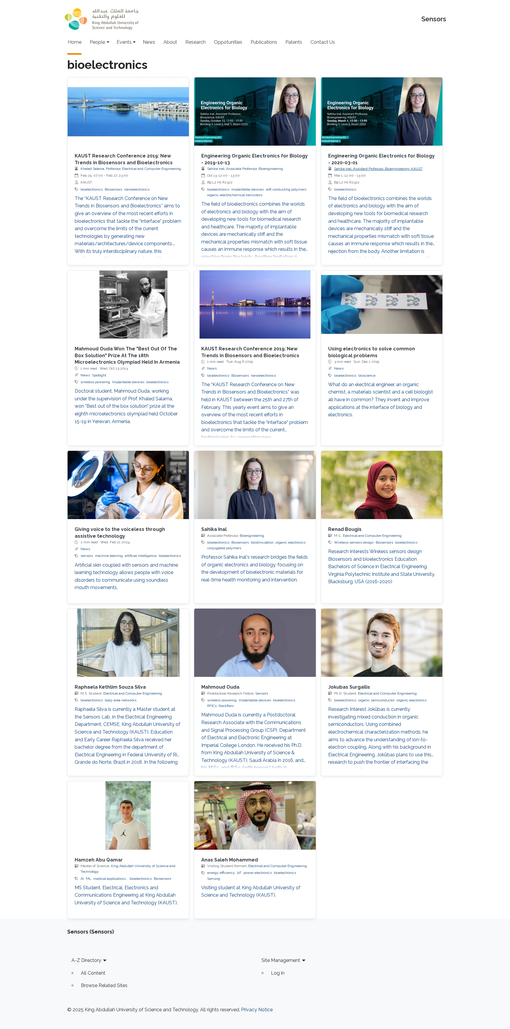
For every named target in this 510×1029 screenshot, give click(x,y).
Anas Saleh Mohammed (229, 860)
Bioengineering (252, 536)
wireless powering (95, 382)
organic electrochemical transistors (234, 195)
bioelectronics (92, 189)
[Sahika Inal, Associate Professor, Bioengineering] (255, 485)
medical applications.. (110, 879)
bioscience (366, 375)
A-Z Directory (86, 960)
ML (88, 879)
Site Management (280, 960)
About (170, 42)
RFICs (212, 706)
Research (195, 42)
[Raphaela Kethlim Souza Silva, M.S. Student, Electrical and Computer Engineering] (128, 643)
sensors (87, 556)
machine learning (109, 556)
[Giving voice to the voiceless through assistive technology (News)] (128, 485)
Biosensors (113, 189)
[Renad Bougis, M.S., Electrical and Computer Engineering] (381, 485)
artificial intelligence (141, 556)
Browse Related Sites (104, 985)
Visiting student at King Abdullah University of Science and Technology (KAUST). (250, 891)
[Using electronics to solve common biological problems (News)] (381, 304)
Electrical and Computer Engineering (372, 536)
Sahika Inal (214, 529)
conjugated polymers (224, 548)
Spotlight (99, 375)
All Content (93, 973)
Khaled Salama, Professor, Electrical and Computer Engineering (131, 169)
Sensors (433, 19)
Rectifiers (226, 706)
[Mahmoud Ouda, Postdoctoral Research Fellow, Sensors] (255, 643)
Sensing (213, 879)
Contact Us (322, 42)
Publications (264, 42)
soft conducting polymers (286, 189)
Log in (278, 973)
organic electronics (290, 542)
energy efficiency (221, 873)
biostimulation (262, 542)
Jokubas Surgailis (349, 687)
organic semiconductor (376, 700)
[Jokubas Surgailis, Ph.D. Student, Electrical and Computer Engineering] (381, 643)
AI (82, 879)
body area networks (120, 700)
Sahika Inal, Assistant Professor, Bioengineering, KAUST (378, 169)
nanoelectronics (136, 189)
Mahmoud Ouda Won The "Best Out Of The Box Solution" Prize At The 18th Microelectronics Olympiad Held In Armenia (127, 355)
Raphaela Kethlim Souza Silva (110, 687)
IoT (239, 873)
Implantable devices (247, 189)
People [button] (97, 42)
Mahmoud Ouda (220, 687)
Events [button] (124, 42)
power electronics (257, 873)
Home (74, 42)
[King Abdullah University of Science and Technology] (101, 19)
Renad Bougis (345, 529)
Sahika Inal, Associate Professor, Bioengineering (245, 169)
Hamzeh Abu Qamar (99, 860)
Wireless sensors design (354, 542)
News (149, 42)
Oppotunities (228, 42)
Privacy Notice (257, 1009)
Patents (293, 42)
